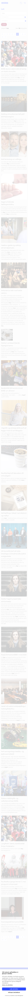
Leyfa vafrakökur (14, 989)
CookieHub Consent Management (16, 995)
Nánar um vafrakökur (7, 985)
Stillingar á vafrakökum (14, 992)
